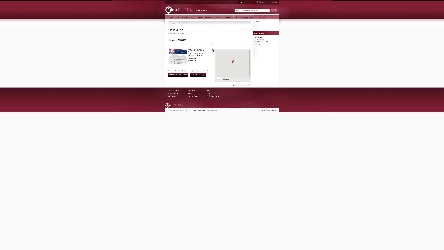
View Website (192, 60)
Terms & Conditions (211, 110)
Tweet (257, 21)
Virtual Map (191, 91)
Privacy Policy (201, 110)
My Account (260, 2)
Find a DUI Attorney (174, 91)
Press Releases (193, 96)
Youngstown (260, 44)
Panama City (260, 39)
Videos (208, 93)
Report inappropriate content (240, 85)
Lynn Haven (260, 37)
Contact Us (273, 2)
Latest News (171, 96)
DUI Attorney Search (212, 96)
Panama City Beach (262, 41)
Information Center (173, 93)
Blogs (208, 91)
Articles (190, 93)
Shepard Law (173, 23)
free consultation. (220, 44)
